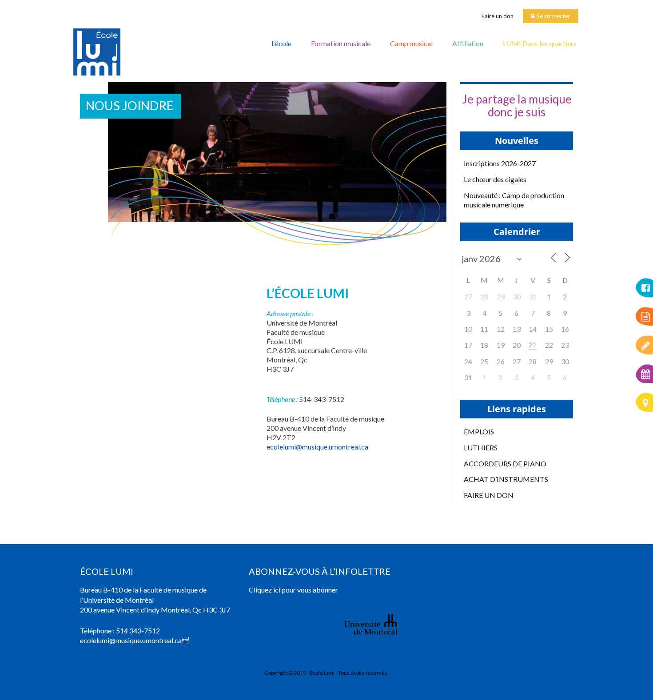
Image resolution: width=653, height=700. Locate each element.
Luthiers (481, 447)
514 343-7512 (138, 630)
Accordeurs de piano (505, 463)
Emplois (479, 431)
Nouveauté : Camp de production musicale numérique (514, 200)
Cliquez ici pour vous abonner (293, 589)
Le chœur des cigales (495, 179)
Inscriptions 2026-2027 (500, 163)
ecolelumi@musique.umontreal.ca (317, 446)
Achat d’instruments (506, 479)
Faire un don (498, 16)
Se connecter (553, 16)
